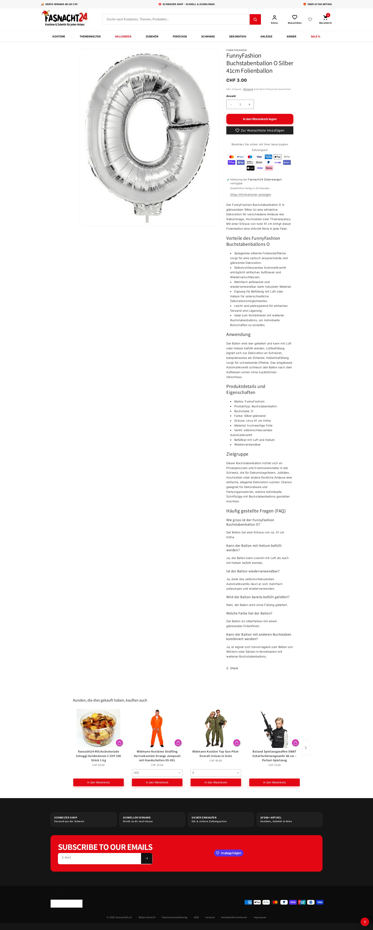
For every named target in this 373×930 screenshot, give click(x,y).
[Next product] (306, 747)
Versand (248, 89)
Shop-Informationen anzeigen (250, 194)
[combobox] (157, 773)
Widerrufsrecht (147, 917)
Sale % (316, 36)
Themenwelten (90, 36)
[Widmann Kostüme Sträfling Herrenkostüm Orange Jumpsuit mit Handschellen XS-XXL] (157, 728)
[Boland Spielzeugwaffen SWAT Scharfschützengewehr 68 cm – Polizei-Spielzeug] (274, 728)
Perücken (180, 36)
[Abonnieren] (146, 858)
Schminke (208, 36)
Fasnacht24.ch (123, 917)
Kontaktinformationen (234, 917)
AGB (196, 917)
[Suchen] (255, 19)
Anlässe (266, 36)
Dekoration (237, 36)
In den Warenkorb (98, 782)
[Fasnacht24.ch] (68, 19)
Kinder (291, 36)
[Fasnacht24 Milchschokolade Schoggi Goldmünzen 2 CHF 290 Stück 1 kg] (98, 728)
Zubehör (152, 36)
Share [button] (234, 668)
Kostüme (58, 36)
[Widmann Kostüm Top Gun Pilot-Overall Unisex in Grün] (216, 728)
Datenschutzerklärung (174, 917)
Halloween (123, 36)
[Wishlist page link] (310, 19)
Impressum (260, 917)
